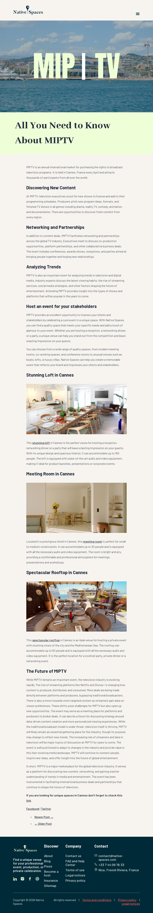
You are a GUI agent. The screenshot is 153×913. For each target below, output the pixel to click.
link (28, 800)
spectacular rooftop (46, 640)
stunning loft (41, 442)
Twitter (46, 808)
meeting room (92, 541)
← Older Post (43, 823)
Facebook (32, 808)
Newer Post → (44, 817)
